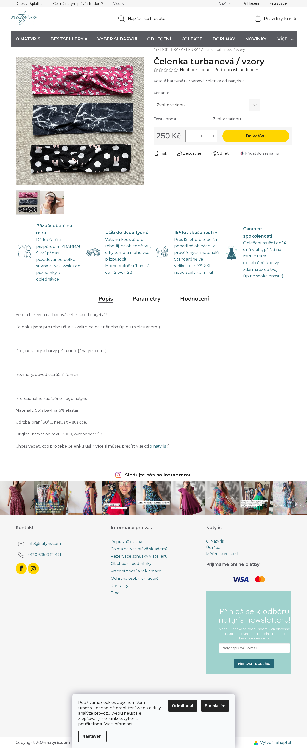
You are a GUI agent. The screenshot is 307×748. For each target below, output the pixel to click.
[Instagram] (33, 568)
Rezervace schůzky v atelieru (139, 556)
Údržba (213, 548)
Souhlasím (215, 705)
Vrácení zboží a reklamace (136, 571)
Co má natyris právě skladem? (78, 3)
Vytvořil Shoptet (276, 742)
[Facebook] (21, 568)
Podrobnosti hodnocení (237, 69)
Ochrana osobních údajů (135, 578)
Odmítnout (183, 705)
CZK (223, 3)
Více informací (118, 724)
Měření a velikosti (223, 554)
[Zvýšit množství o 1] (213, 136)
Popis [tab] (105, 299)
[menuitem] (28, 39)
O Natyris (215, 541)
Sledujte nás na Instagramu (158, 475)
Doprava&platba (29, 3)
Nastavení (92, 736)
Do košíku (256, 136)
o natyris (158, 446)
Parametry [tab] (147, 299)
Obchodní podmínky (131, 563)
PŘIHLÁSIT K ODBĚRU (254, 663)
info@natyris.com (44, 543)
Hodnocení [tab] (194, 299)
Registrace (278, 3)
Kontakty (119, 585)
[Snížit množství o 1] (189, 136)
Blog (115, 593)
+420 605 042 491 (44, 554)
